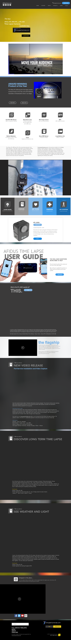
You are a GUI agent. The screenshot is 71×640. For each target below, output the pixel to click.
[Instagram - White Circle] (10, 5)
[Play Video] (35, 59)
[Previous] (10, 178)
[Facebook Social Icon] (15, 615)
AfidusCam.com (7, 3)
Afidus (62, 147)
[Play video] (22, 347)
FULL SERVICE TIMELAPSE (19, 628)
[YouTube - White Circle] (8, 5)
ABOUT (14, 631)
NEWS (13, 629)
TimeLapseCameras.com (42, 147)
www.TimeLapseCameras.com (43, 353)
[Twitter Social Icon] (19, 615)
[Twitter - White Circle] (6, 5)
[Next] (60, 178)
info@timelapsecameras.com (52, 634)
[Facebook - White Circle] (3, 5)
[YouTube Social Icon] (22, 615)
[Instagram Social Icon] (16, 579)
